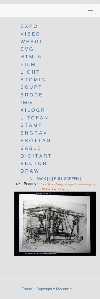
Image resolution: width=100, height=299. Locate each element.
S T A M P (31, 124)
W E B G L (31, 41)
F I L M (27, 64)
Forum (27, 288)
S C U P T (31, 86)
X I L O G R (32, 109)
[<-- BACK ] (39, 178)
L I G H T (30, 71)
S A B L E (31, 148)
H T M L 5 (30, 56)
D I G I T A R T (35, 155)
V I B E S (30, 33)
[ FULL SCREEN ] (66, 178)
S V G (26, 48)
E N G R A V (33, 132)
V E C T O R (32, 163)
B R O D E (31, 94)
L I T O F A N (34, 117)
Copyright (44, 288)
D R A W (28, 170)
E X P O (29, 26)
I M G (25, 102)
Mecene (62, 288)
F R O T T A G (35, 140)
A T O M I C (33, 79)
